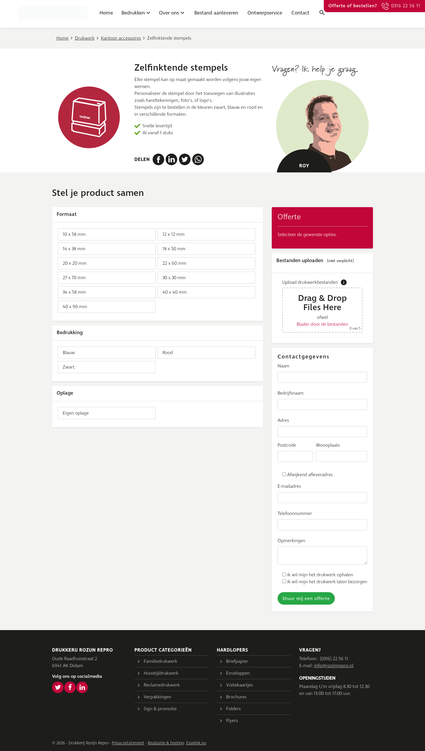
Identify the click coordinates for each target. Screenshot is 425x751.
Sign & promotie (160, 709)
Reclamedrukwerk (162, 685)
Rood (167, 352)
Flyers (232, 720)
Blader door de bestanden (322, 324)
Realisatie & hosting (166, 743)
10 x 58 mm (74, 234)
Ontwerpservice (264, 13)
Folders (233, 709)
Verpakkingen (157, 697)
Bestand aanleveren (216, 13)
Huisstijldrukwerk (161, 673)
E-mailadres (289, 486)
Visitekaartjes (239, 685)
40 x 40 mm (174, 292)
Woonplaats (328, 445)
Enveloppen (238, 673)
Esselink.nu (196, 743)
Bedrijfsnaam (291, 393)
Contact (300, 13)
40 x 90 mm (75, 306)
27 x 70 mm (74, 278)
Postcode (287, 445)
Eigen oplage (76, 413)
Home (106, 13)
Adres (283, 420)
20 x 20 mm (74, 263)
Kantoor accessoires (121, 38)
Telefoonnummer (295, 513)
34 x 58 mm (74, 292)
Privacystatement (128, 743)
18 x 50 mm (173, 249)
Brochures (236, 697)
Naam (283, 366)
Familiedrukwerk (160, 661)
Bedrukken (133, 13)
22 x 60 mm (174, 263)
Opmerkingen (291, 541)
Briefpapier (237, 661)
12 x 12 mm (173, 234)
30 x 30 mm (174, 278)
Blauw (69, 352)
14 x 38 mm (74, 249)
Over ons (169, 13)
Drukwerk (85, 38)
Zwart (69, 367)
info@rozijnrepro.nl (333, 665)
